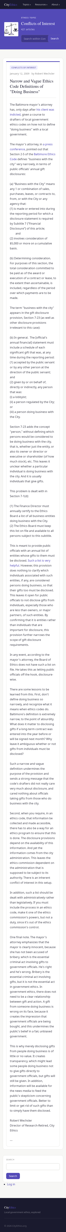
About (56, 4)
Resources (41, 4)
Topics (27, 4)
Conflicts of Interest (23, 67)
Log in (11, 1184)
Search (55, 38)
